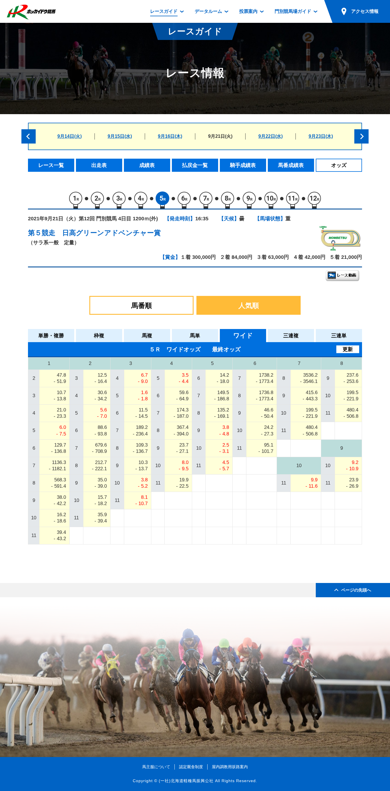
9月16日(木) (170, 136)
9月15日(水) (120, 136)
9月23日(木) (321, 136)
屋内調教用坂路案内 (230, 766)
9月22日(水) (270, 136)
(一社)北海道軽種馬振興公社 (186, 780)
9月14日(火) (69, 136)
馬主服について (156, 766)
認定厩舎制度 (191, 766)
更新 (348, 349)
